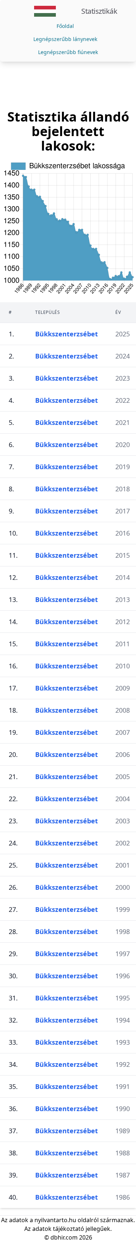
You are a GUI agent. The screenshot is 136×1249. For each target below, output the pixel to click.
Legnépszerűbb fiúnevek (68, 52)
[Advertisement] (68, 85)
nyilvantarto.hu (55, 1220)
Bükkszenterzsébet (66, 333)
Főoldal (65, 25)
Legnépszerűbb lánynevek (65, 39)
